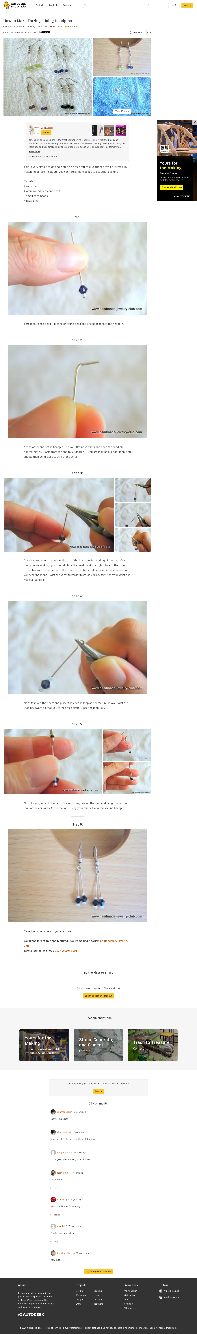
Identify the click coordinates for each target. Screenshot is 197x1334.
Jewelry (31, 26)
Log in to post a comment (98, 1271)
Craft (21, 26)
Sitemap (128, 1303)
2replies (56, 1188)
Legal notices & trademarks (164, 1327)
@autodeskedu (171, 1297)
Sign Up (187, 5)
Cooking (98, 1290)
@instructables (171, 1290)
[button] (149, 32)
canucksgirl (63, 1199)
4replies (56, 1214)
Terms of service (52, 1327)
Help (126, 1299)
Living (97, 1295)
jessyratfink (63, 1173)
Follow (46, 132)
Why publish (130, 1290)
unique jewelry (65, 1152)
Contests (53, 5)
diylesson (11, 26)
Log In (174, 5)
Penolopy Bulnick (66, 1253)
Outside (98, 1299)
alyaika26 (62, 1226)
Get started (130, 1295)
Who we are (130, 1308)
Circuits (79, 1290)
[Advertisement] (177, 160)
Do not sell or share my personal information (125, 1327)
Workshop (81, 1295)
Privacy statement (72, 1327)
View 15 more (122, 111)
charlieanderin (64, 1112)
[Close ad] (194, 122)
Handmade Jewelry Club (44, 156)
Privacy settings (92, 1327)
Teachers (67, 5)
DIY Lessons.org (66, 951)
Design (79, 1299)
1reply (55, 1241)
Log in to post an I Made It (98, 995)
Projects (40, 5)
